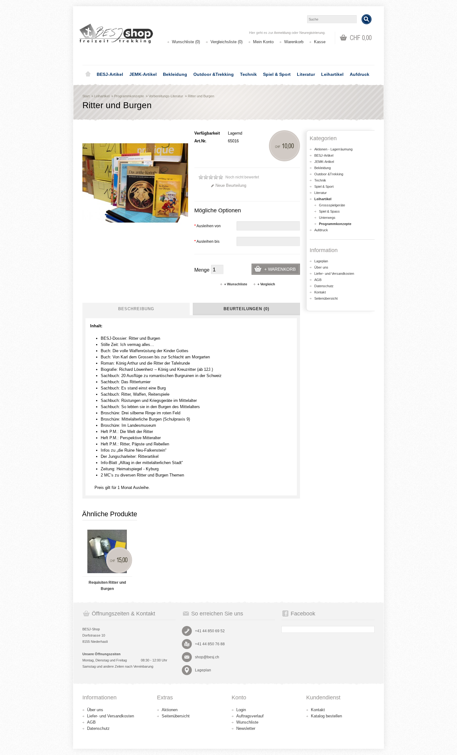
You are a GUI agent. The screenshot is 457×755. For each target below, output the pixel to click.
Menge (202, 270)
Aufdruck (359, 74)
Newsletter (245, 728)
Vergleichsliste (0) (226, 41)
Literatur (306, 74)
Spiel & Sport (277, 74)
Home (88, 74)
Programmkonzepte (129, 96)
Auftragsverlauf (250, 716)
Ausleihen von (207, 226)
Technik (248, 74)
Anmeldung (282, 33)
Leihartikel (332, 74)
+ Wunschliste (235, 284)
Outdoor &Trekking (213, 74)
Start (86, 96)
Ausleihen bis (206, 241)
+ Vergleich (266, 284)
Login (241, 709)
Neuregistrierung (312, 33)
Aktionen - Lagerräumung (333, 149)
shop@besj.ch (207, 657)
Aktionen (170, 709)
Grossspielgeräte (332, 205)
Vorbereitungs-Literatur (166, 96)
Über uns (321, 267)
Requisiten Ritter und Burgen (107, 585)
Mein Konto (263, 41)
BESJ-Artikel (110, 74)
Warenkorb (293, 41)
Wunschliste (247, 722)
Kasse (319, 41)
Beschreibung (136, 308)
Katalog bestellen (326, 716)
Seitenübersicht (326, 298)
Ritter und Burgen (201, 96)
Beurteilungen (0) (246, 308)
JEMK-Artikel (143, 74)
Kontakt (320, 292)
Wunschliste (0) (186, 41)
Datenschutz (324, 286)
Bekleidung (175, 74)
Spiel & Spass (329, 211)
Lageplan (321, 261)
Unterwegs (327, 217)
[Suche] (367, 19)
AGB (317, 280)
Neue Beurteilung (230, 185)
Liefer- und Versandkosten (334, 273)
